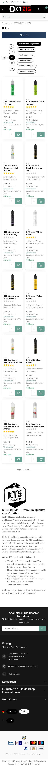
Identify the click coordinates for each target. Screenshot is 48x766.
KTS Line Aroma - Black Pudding (11, 233)
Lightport (39, 754)
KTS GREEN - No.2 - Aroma (35, 102)
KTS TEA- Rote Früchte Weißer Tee (35, 425)
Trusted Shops (20, 761)
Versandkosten (8, 122)
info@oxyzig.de (14, 674)
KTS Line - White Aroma (34, 233)
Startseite (6, 23)
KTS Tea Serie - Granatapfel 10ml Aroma (11, 426)
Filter (22, 35)
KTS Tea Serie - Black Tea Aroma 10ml (34, 168)
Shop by (30, 754)
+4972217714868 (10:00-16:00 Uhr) (23, 666)
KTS (29, 23)
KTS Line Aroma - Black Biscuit (11, 297)
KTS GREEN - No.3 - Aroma (12, 102)
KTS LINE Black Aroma (33, 361)
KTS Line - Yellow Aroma (34, 297)
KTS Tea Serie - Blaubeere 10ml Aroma (10, 168)
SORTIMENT (18, 23)
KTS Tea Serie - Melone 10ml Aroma (12, 361)
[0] (44, 9)
